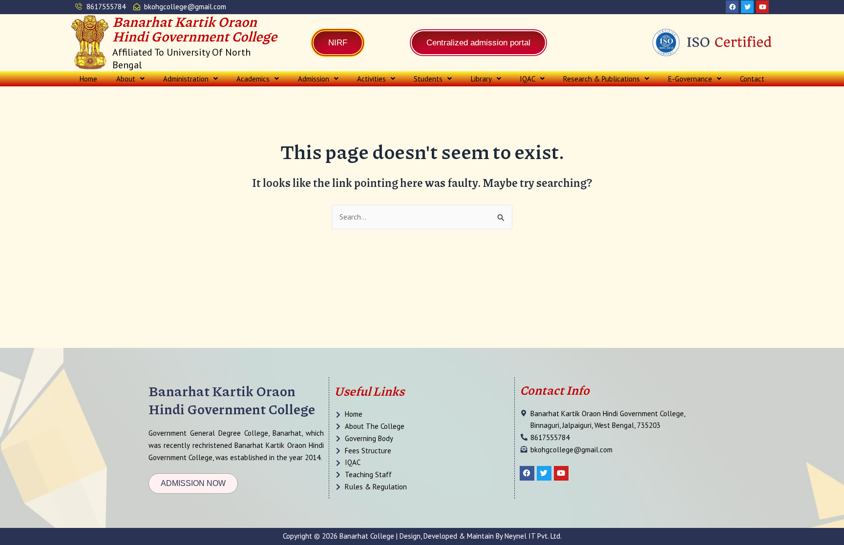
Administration (186, 78)
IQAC (527, 78)
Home (88, 78)
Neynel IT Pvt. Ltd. (533, 536)
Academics (253, 78)
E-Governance (690, 78)
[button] (129, 78)
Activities (371, 78)
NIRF (337, 42)
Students (428, 78)
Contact (752, 78)
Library (481, 78)
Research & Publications (601, 78)
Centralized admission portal (478, 42)
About (125, 78)
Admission (313, 78)
